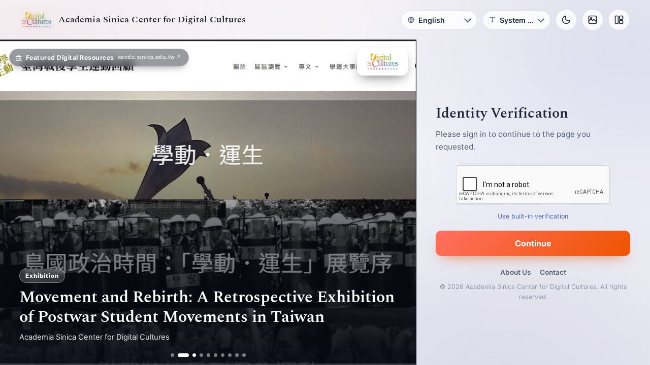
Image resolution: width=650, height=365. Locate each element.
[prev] (18, 202)
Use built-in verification (533, 216)
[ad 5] (208, 355)
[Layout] (619, 19)
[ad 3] (190, 355)
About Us (515, 272)
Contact (553, 272)
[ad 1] (172, 355)
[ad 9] (237, 355)
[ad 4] (201, 355)
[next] (397, 202)
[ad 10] (244, 355)
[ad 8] (230, 355)
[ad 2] (179, 355)
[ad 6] (215, 355)
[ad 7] (222, 355)
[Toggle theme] (566, 19)
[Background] (592, 19)
